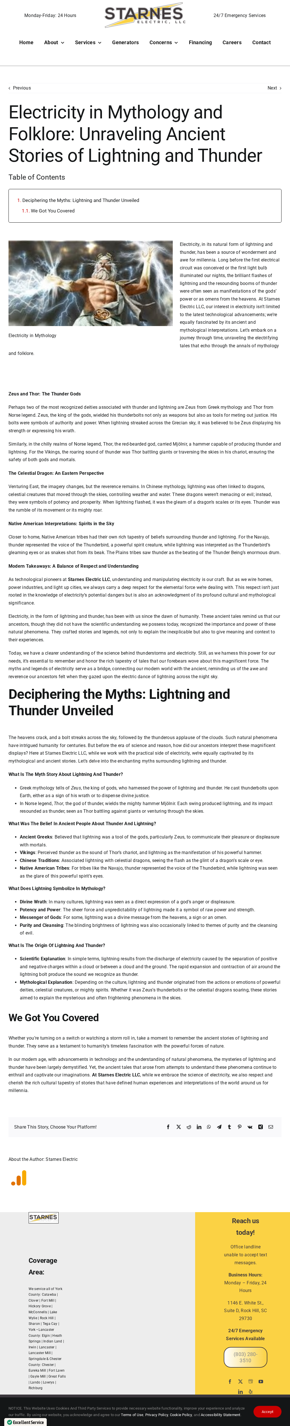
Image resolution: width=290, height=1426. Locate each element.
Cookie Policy (181, 1415)
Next (272, 88)
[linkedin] (240, 1391)
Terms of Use (131, 1415)
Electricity (190, 244)
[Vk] (250, 1127)
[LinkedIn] (199, 1127)
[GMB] (250, 1381)
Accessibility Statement (220, 1415)
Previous (22, 88)
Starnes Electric (62, 1159)
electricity (191, 958)
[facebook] (230, 1381)
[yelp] (250, 1391)
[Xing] (260, 1127)
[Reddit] (189, 1127)
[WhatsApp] (209, 1127)
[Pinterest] (239, 1127)
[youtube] (261, 1381)
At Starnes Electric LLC (116, 1075)
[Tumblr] (229, 1127)
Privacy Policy (156, 1415)
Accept (267, 1412)
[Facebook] (168, 1127)
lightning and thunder (82, 616)
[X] (179, 1127)
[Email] (271, 1127)
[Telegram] (219, 1127)
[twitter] (240, 1381)
